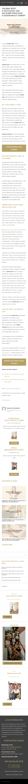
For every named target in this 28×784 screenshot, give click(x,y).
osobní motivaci (20, 188)
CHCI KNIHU (7, 616)
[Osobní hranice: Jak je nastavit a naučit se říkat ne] (14, 512)
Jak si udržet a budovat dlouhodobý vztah (10, 577)
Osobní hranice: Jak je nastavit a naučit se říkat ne (13, 520)
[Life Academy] (7, 3)
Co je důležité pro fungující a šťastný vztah (11, 580)
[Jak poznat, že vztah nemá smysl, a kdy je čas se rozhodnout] (14, 531)
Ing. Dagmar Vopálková (13, 388)
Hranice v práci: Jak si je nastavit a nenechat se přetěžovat (14, 501)
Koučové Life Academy (15, 34)
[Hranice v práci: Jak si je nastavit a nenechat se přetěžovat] (14, 492)
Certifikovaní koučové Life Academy (12, 663)
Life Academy (6, 400)
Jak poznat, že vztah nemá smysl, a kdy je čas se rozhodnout (14, 539)
